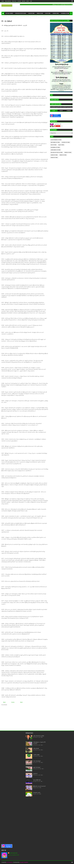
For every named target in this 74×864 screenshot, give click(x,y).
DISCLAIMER (19, 1)
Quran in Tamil (56, 13)
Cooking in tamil (13, 16)
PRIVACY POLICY (14, 1)
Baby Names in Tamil (55, 16)
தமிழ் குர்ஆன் (36, 748)
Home (31, 1)
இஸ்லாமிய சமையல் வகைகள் (39, 786)
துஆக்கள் (35, 773)
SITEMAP (2, 1)
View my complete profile (13, 855)
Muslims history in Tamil (57, 152)
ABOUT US (27, 1)
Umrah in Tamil (40, 13)
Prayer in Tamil (34, 16)
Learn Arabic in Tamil (44, 16)
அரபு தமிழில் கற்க (37, 779)
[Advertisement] (12, 787)
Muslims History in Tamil (20, 13)
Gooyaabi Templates (24, 862)
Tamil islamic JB (13, 853)
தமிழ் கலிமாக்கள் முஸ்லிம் (38, 735)
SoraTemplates (9, 862)
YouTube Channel (9, 13)
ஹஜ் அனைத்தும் (36, 767)
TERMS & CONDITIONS (8, 1)
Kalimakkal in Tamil (65, 13)
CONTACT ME (23, 1)
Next (21, 702)
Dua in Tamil (5, 16)
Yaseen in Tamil (31, 13)
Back (4, 702)
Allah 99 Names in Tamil (24, 16)
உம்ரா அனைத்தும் (37, 761)
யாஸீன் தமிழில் (36, 754)
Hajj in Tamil (47, 13)
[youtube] (72, 1)
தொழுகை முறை (36, 792)
